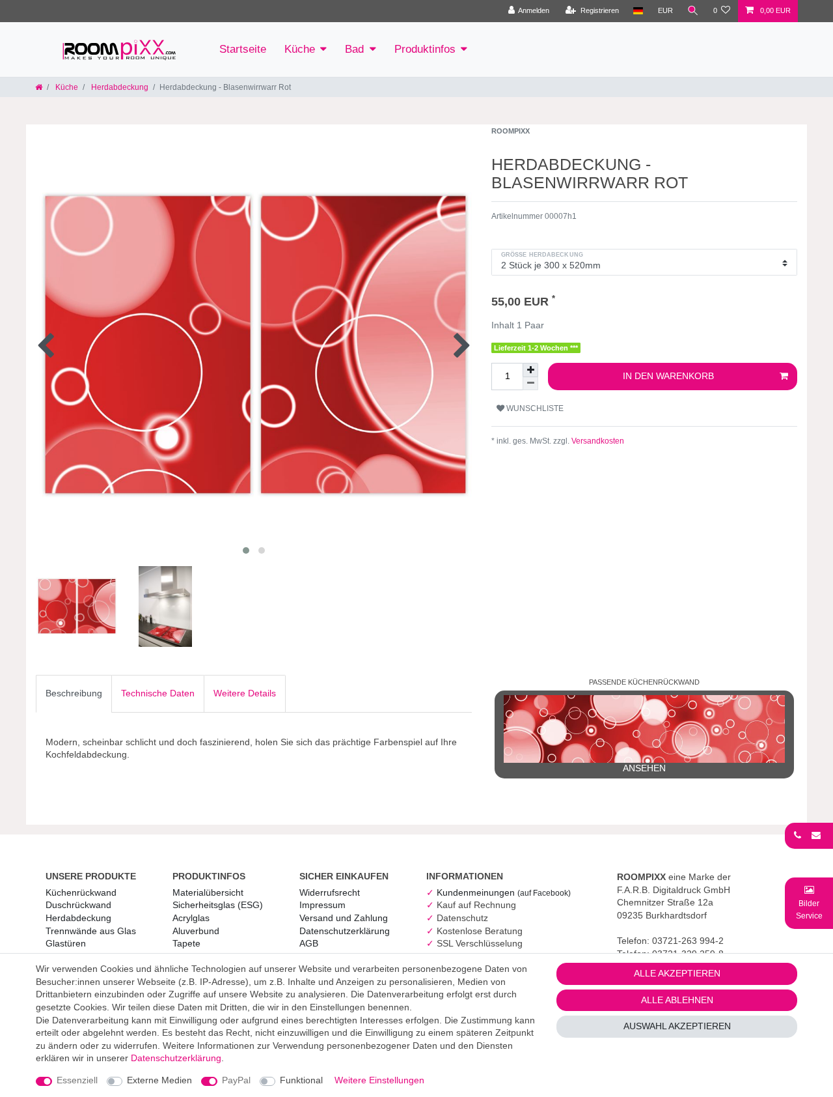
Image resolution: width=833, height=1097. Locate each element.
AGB (308, 943)
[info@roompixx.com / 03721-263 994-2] (808, 835)
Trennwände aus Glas (91, 931)
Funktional (301, 1080)
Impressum (322, 905)
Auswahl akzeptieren (677, 1026)
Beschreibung (74, 693)
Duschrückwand (78, 905)
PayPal (236, 1080)
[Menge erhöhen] (530, 370)
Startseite (242, 49)
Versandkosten (596, 441)
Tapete (186, 943)
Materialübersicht (207, 892)
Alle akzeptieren (677, 973)
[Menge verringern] (530, 383)
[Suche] (693, 11)
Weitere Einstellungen (379, 1080)
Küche (299, 49)
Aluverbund (195, 931)
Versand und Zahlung (343, 918)
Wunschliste (534, 408)
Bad (354, 49)
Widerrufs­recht (329, 892)
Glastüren (66, 943)
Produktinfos (425, 49)
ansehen (644, 768)
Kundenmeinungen (504, 892)
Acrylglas (191, 918)
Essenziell (77, 1080)
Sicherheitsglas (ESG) (217, 905)
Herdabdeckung (118, 87)
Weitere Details (244, 693)
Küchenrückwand (81, 892)
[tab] (74, 694)
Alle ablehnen (677, 1000)
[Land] (638, 11)
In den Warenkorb (668, 376)
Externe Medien (159, 1080)
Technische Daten (158, 693)
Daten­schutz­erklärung (344, 931)
